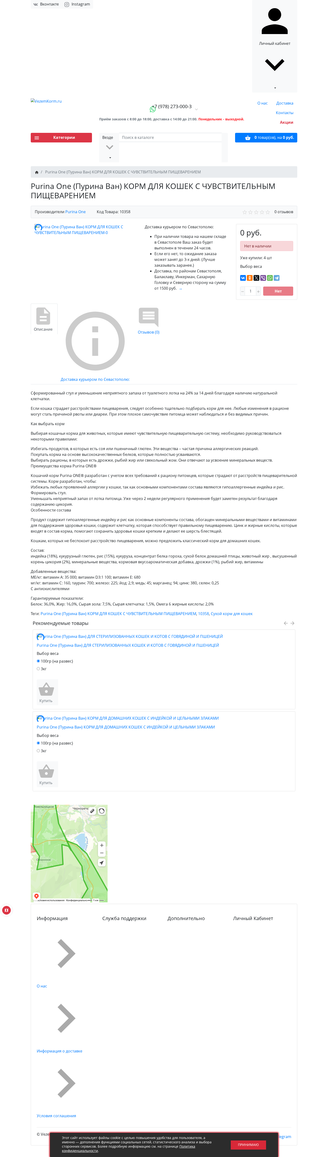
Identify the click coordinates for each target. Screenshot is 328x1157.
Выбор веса (251, 266)
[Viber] (263, 278)
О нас (262, 103)
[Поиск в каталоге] (225, 147)
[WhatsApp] (270, 278)
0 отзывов (283, 211)
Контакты (284, 112)
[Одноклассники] (250, 278)
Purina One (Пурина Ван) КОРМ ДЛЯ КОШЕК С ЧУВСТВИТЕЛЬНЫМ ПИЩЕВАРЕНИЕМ (118, 613)
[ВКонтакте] (243, 278)
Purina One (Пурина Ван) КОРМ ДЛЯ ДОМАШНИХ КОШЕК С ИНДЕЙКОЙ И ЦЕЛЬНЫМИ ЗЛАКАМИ (126, 727)
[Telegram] (276, 278)
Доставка (284, 103)
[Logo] (61, 101)
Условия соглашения (56, 1115)
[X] (256, 278)
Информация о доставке (59, 1051)
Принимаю (248, 1145)
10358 (203, 613)
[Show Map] (6, 910)
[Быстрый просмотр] (57, 692)
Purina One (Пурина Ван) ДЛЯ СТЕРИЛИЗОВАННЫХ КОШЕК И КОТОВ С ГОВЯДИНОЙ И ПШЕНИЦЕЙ (128, 645)
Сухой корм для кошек (232, 613)
